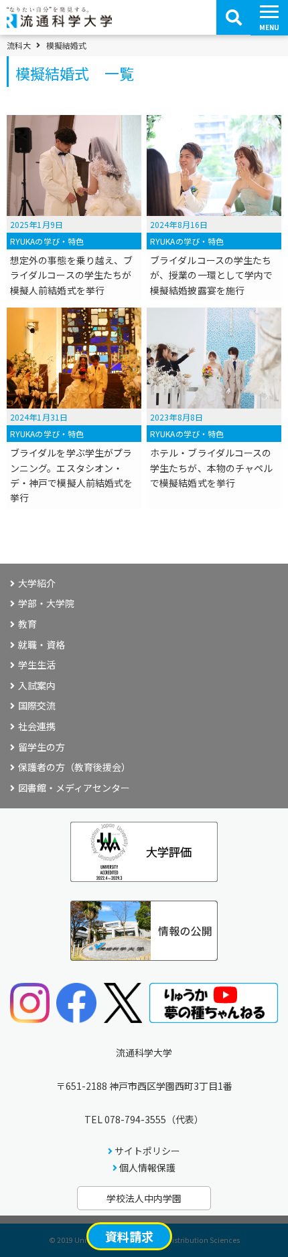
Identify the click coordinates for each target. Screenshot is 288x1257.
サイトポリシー (147, 1150)
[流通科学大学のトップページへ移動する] (59, 23)
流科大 (19, 45)
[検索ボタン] (233, 17)
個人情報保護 (147, 1167)
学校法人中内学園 (144, 1198)
